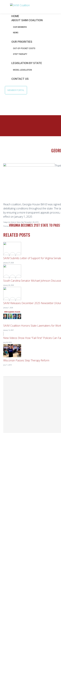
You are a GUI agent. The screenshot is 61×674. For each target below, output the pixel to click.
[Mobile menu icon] (3, 6)
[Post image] (12, 254)
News (18, 222)
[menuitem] (29, 20)
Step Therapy (25, 222)
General (13, 222)
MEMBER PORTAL (15, 90)
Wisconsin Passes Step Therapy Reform (26, 360)
